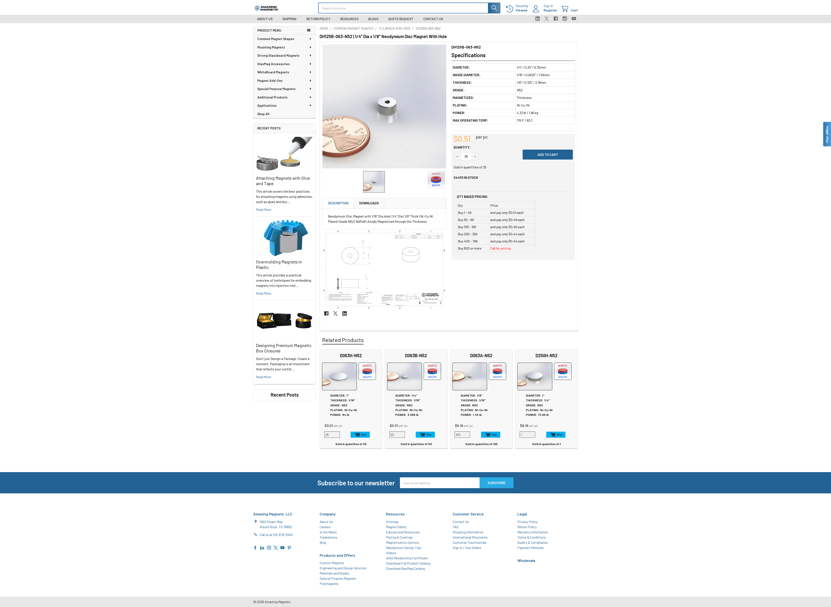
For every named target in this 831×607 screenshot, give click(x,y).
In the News (328, 532)
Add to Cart (360, 434)
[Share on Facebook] (326, 313)
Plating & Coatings (399, 537)
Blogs (373, 19)
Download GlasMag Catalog (405, 568)
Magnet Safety (396, 527)
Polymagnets (329, 583)
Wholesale (526, 560)
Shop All (263, 114)
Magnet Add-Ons (270, 80)
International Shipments (470, 537)
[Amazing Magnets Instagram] (269, 547)
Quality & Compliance (532, 542)
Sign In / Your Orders (467, 548)
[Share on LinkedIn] (344, 313)
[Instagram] (565, 19)
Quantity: (462, 147)
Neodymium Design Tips (403, 548)
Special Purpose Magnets (276, 89)
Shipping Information (468, 532)
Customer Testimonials (469, 542)
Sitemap (392, 522)
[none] (384, 106)
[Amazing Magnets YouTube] (282, 547)
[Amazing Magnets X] (276, 547)
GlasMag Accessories (273, 64)
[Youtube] (574, 19)
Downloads (369, 203)
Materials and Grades (334, 573)
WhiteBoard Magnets (273, 72)
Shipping (289, 19)
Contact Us (433, 19)
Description (338, 203)
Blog (323, 542)
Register (550, 10)
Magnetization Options (402, 542)
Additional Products (272, 97)
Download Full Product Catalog (408, 563)
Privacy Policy (527, 522)
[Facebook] (556, 19)
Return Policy (318, 19)
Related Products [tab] (343, 340)
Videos (391, 553)
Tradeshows (328, 537)
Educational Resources (403, 532)
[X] (547, 19)
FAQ (456, 527)
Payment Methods (530, 548)
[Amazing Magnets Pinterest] (289, 547)
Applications (267, 105)
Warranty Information (532, 532)
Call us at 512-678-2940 (276, 535)
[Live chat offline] (827, 134)
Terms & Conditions (531, 537)
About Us (264, 19)
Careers (325, 527)
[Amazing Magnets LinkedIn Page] (262, 547)
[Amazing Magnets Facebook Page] (255, 547)
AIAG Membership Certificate (407, 558)
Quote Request (400, 19)
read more (263, 209)
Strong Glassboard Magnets (278, 55)
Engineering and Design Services (343, 568)
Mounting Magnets (271, 47)
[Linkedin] (537, 19)
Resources (349, 19)
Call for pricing (500, 248)
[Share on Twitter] (335, 313)
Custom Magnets (332, 563)
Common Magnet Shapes (275, 39)
